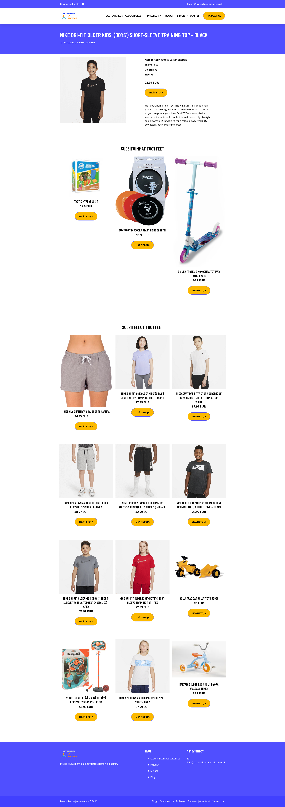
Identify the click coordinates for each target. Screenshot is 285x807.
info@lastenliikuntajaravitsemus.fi (206, 762)
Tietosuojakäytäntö (199, 801)
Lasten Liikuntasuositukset (124, 15)
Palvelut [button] (153, 15)
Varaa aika (214, 15)
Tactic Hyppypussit (86, 201)
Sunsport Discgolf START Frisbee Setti (142, 230)
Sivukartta (218, 801)
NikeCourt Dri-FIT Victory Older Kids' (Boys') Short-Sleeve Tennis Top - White (199, 398)
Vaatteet (68, 42)
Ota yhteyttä (167, 801)
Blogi (169, 15)
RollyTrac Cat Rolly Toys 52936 (198, 598)
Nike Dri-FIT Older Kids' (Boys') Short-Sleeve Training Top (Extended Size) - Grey (86, 602)
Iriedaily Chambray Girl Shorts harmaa (86, 411)
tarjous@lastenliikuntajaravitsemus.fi (205, 4)
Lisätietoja (156, 92)
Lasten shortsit (86, 42)
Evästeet (181, 801)
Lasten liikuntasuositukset (165, 758)
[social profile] (83, 4)
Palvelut (154, 764)
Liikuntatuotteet (189, 15)
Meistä (154, 771)
